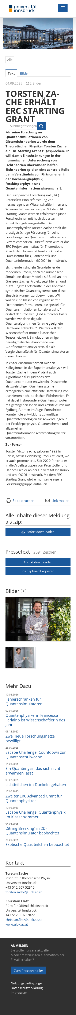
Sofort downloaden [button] (40, 532)
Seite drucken (23, 500)
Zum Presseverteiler (28, 970)
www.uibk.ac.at (16, 924)
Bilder (13, 590)
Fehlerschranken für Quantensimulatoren (23, 701)
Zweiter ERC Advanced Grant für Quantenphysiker (33, 798)
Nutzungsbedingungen (27, 983)
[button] (41, 126)
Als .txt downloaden (38, 562)
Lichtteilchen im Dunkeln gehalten (35, 784)
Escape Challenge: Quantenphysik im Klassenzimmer (35, 814)
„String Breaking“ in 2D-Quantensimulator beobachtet (32, 830)
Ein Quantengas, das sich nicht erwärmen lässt (32, 771)
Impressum (19, 992)
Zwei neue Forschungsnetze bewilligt (30, 738)
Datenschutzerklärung (27, 988)
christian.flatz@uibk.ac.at (23, 919)
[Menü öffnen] (63, 8)
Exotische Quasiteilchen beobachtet (37, 844)
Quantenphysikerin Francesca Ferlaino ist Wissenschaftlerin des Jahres (35, 720)
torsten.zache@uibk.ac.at (23, 892)
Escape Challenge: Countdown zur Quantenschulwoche (35, 754)
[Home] (23, 9)
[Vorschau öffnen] (38, 619)
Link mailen (60, 500)
